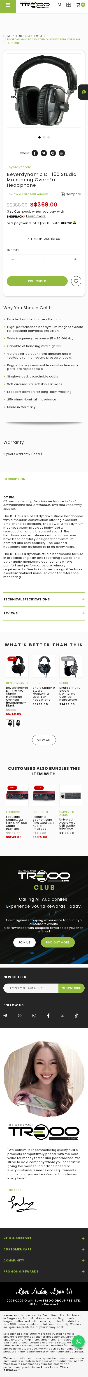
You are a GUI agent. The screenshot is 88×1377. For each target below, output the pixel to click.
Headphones (24, 36)
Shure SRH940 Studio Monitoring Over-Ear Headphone (70, 694)
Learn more (36, 216)
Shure (37, 683)
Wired (40, 36)
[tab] (44, 479)
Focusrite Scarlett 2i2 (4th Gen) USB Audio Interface (16, 823)
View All (44, 740)
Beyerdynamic (19, 167)
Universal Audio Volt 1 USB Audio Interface (68, 824)
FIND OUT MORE (58, 942)
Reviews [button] (10, 613)
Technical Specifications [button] (26, 599)
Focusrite (14, 812)
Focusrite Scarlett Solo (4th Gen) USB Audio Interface (43, 823)
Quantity (13, 250)
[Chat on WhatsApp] (78, 1341)
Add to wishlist (76, 281)
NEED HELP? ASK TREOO (44, 239)
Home (7, 36)
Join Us (24, 942)
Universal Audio (67, 813)
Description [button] (14, 479)
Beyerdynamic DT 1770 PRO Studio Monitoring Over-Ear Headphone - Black (17, 696)
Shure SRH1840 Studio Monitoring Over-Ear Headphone (44, 694)
